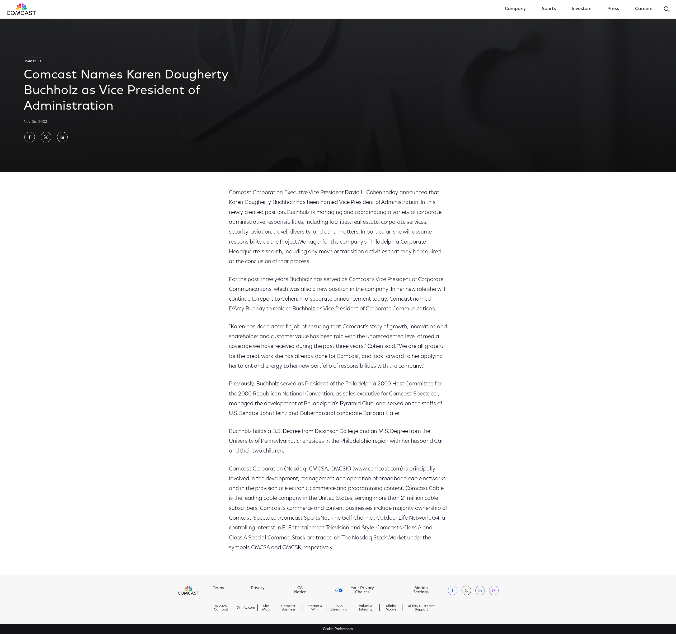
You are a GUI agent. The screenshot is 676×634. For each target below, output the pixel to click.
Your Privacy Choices (362, 590)
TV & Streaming (339, 607)
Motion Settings (421, 590)
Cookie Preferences (338, 629)
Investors (581, 9)
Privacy (258, 588)
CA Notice (300, 590)
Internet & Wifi (315, 607)
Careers (643, 9)
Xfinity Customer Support (421, 607)
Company (515, 9)
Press (613, 9)
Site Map (266, 607)
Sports (549, 9)
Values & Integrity (366, 607)
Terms (218, 588)
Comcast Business (288, 607)
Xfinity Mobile (391, 607)
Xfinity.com (246, 607)
